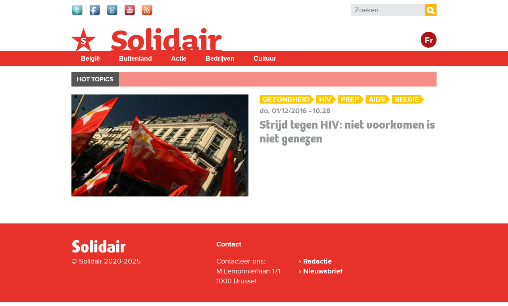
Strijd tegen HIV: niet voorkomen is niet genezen (347, 131)
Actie (179, 58)
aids (377, 99)
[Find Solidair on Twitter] (77, 14)
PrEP (350, 99)
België (90, 58)
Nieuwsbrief (323, 271)
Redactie (317, 261)
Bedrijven (220, 58)
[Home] (105, 251)
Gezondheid (286, 99)
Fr (429, 40)
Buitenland (135, 58)
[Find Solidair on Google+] (112, 14)
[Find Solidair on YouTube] (130, 14)
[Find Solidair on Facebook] (95, 14)
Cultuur (265, 58)
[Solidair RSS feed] (147, 14)
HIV (325, 99)
